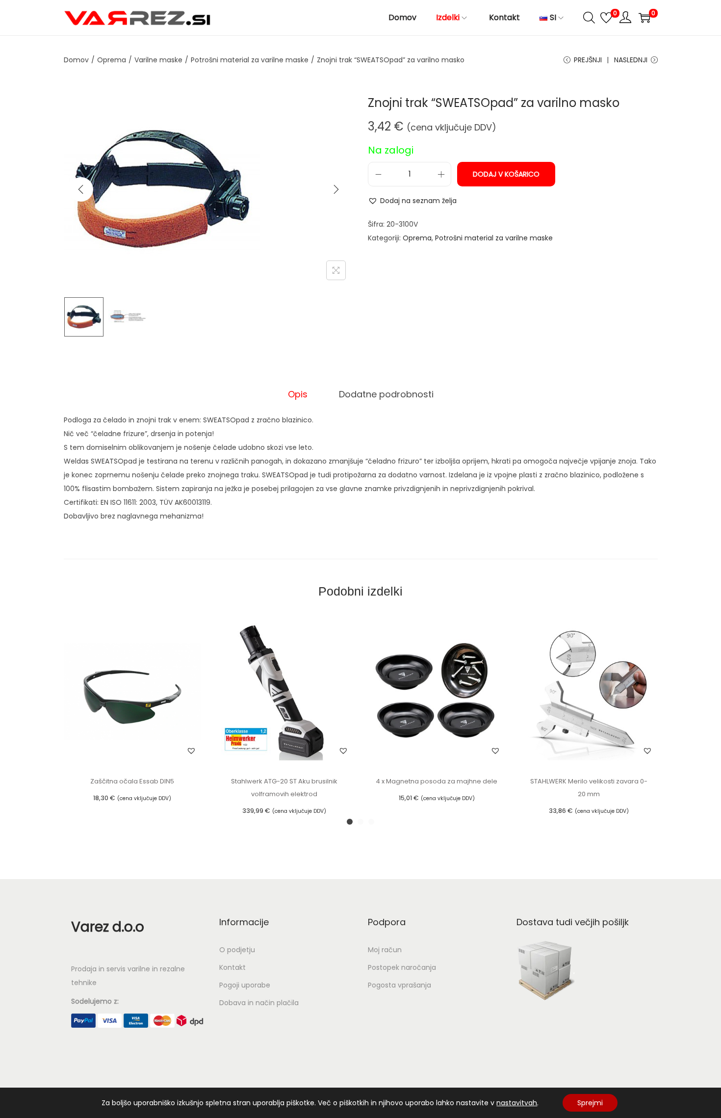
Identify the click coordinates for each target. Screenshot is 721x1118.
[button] (412, 201)
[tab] (298, 394)
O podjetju (237, 950)
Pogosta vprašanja (399, 985)
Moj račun (385, 950)
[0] (606, 18)
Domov (76, 60)
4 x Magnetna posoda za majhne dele (436, 781)
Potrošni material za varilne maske (250, 60)
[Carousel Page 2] (360, 822)
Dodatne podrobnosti (386, 394)
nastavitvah (516, 1102)
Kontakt (232, 967)
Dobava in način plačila (259, 1003)
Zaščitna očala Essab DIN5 (132, 781)
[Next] (336, 189)
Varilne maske (158, 60)
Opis (298, 394)
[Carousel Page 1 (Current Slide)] (350, 822)
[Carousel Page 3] (371, 822)
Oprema (111, 60)
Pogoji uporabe (244, 985)
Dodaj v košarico (506, 174)
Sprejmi (590, 1103)
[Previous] (81, 189)
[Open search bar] (589, 17)
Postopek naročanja (402, 967)
